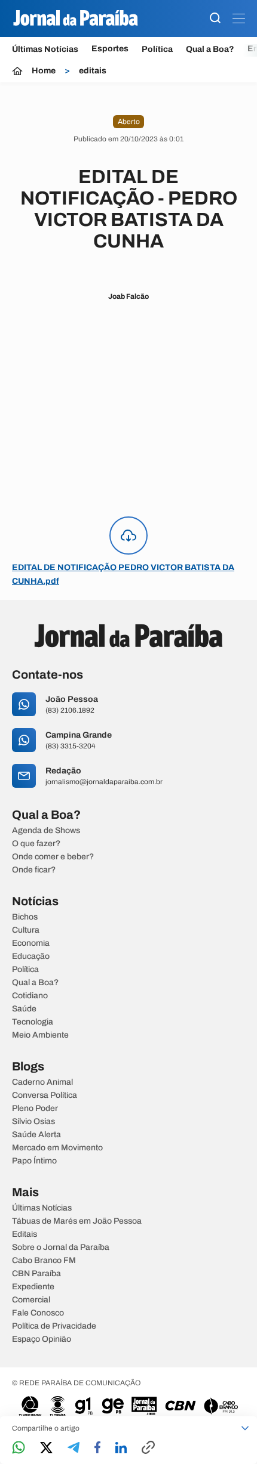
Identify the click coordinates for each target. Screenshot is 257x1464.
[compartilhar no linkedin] (121, 1448)
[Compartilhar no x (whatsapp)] (46, 1448)
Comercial (31, 1300)
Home (44, 71)
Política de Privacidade (54, 1326)
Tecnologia (32, 1022)
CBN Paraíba (36, 1274)
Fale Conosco (38, 1313)
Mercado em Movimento (57, 1148)
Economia (31, 943)
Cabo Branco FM (44, 1260)
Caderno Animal (42, 1082)
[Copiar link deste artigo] (148, 1448)
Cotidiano (30, 996)
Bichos (25, 917)
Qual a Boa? (210, 49)
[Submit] (215, 19)
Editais (24, 1234)
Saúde (24, 1009)
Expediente (33, 1287)
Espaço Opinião (41, 1339)
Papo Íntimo (34, 1161)
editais (92, 71)
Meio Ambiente (40, 1035)
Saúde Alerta (36, 1135)
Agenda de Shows (46, 831)
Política (157, 49)
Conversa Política (44, 1095)
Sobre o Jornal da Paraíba (60, 1247)
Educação (31, 956)
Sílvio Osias (33, 1122)
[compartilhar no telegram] (73, 1448)
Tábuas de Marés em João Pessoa (77, 1221)
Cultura (25, 930)
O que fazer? (36, 844)
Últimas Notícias (45, 49)
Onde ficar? (34, 870)
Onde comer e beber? (53, 857)
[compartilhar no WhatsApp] (18, 1448)
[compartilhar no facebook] (97, 1448)
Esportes (109, 49)
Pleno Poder (35, 1108)
